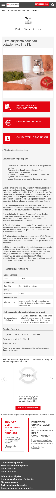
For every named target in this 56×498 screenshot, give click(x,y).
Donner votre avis (9, 343)
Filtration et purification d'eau (16, 150)
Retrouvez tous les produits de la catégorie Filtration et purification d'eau (28, 415)
